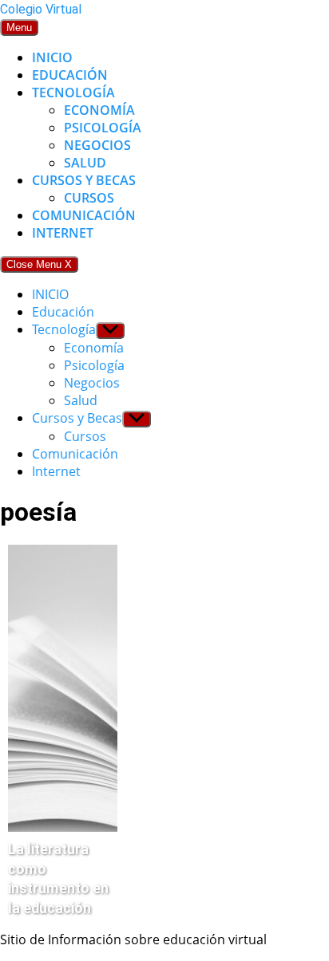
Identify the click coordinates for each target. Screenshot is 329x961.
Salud (85, 162)
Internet (62, 233)
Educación (70, 75)
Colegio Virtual (40, 9)
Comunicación (84, 215)
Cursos (89, 198)
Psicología (102, 127)
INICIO (52, 57)
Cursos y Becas (84, 180)
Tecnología (73, 92)
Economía (99, 110)
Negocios (97, 145)
